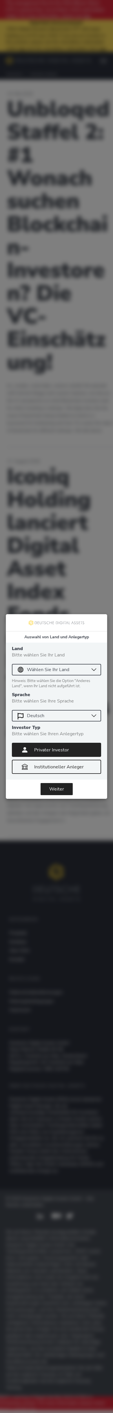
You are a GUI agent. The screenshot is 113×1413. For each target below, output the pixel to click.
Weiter (56, 789)
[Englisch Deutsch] (56, 716)
